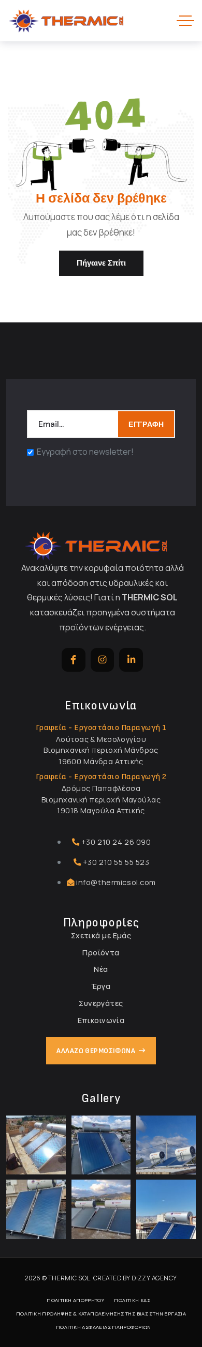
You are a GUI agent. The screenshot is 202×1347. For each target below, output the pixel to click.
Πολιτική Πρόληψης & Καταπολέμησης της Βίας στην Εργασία (101, 1313)
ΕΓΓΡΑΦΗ (146, 424)
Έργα (101, 986)
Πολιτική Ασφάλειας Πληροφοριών (103, 1327)
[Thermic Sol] (66, 21)
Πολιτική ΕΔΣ (132, 1300)
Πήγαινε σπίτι (101, 263)
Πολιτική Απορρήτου (75, 1300)
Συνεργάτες (101, 1003)
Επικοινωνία (101, 1020)
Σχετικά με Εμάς (101, 935)
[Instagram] (102, 660)
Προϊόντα (100, 952)
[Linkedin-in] (131, 660)
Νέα (101, 969)
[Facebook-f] (73, 660)
